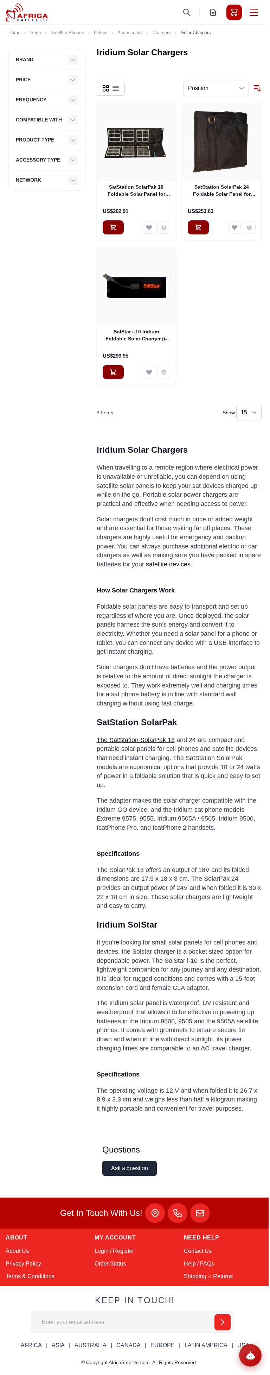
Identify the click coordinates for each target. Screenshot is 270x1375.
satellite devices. (169, 564)
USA (243, 1345)
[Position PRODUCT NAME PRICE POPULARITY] (216, 88)
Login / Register (114, 1251)
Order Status (110, 1264)
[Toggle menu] (254, 12)
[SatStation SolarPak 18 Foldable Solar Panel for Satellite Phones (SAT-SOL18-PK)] (136, 141)
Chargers (162, 32)
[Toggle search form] (187, 12)
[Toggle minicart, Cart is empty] (234, 12)
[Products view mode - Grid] (106, 88)
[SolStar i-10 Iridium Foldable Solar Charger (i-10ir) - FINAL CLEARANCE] (136, 286)
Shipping (195, 1276)
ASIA (58, 1345)
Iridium (101, 32)
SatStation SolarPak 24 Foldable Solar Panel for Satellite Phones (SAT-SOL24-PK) (222, 190)
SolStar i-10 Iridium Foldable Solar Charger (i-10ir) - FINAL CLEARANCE (136, 335)
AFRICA (31, 1345)
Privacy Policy (23, 1264)
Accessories (130, 32)
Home (14, 32)
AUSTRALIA (91, 1345)
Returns (223, 1276)
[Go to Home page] (27, 12)
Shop (35, 32)
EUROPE (162, 1345)
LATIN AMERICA (206, 1345)
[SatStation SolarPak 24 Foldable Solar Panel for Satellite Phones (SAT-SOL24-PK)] (221, 141)
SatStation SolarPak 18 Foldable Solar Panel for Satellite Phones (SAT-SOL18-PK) (136, 190)
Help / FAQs (199, 1264)
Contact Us (198, 1251)
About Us (17, 1251)
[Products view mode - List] (115, 88)
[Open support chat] (250, 1355)
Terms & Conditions (30, 1276)
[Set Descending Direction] (257, 88)
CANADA (128, 1345)
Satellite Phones (67, 32)
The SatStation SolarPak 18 (136, 739)
